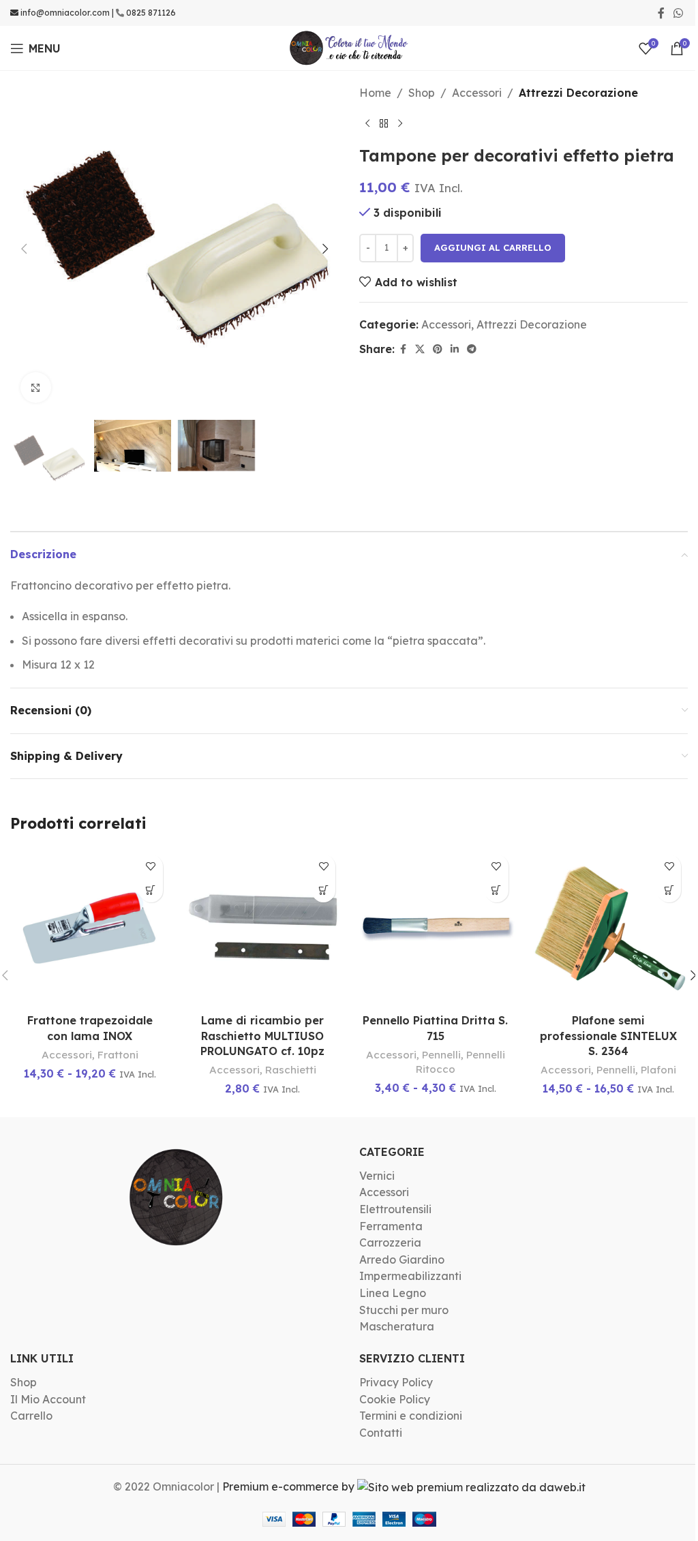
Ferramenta (391, 1226)
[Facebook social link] (661, 13)
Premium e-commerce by (289, 1486)
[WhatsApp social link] (678, 13)
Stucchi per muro (404, 1310)
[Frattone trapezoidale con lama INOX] (90, 927)
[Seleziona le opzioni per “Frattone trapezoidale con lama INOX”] (151, 890)
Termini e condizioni (410, 1415)
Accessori (477, 93)
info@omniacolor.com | (67, 12)
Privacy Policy (396, 1382)
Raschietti (290, 1069)
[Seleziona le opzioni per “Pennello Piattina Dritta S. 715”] (497, 890)
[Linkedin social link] (454, 349)
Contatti (380, 1432)
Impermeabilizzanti (410, 1276)
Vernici (377, 1176)
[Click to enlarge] (35, 387)
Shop (421, 93)
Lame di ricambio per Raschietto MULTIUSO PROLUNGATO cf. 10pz (262, 1035)
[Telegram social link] (472, 349)
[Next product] (400, 124)
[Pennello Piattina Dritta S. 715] (435, 927)
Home (375, 93)
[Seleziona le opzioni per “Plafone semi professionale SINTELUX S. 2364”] (669, 890)
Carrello (31, 1415)
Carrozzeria (390, 1242)
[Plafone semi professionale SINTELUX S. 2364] (608, 927)
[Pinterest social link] (437, 349)
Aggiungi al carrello (492, 247)
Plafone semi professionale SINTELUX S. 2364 (608, 1035)
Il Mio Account (48, 1399)
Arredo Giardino (401, 1259)
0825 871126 (151, 12)
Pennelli (441, 1054)
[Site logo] (349, 47)
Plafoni (658, 1069)
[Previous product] (367, 124)
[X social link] (420, 349)
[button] (23, 248)
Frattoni (117, 1054)
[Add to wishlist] (151, 867)
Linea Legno (392, 1293)
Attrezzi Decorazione (578, 93)
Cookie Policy (394, 1399)
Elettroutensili (395, 1209)
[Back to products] (384, 124)
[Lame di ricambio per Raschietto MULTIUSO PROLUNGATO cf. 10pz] (263, 927)
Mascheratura (396, 1326)
